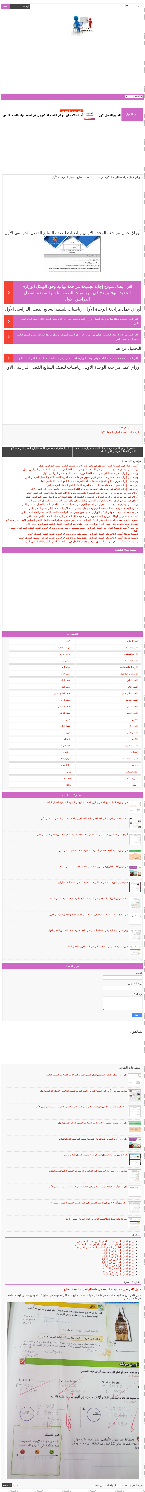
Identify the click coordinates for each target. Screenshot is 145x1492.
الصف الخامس (131, 700)
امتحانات (134, 752)
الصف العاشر (132, 713)
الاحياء (68, 641)
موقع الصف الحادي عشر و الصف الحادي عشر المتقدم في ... (103, 1244)
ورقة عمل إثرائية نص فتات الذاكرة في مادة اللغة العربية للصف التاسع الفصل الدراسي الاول (90, 473)
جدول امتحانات (64, 758)
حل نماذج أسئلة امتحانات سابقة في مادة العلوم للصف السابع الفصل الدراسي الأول (88, 914)
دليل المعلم (66, 765)
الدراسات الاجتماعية (99, 110)
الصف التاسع (132, 680)
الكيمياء (67, 739)
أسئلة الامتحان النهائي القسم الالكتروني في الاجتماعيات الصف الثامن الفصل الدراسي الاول (58, 115)
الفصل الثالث (65, 726)
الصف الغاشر (65, 713)
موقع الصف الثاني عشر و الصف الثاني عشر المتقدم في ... (104, 1241)
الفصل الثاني (132, 732)
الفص (68, 719)
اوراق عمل (66, 752)
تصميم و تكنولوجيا (130, 758)
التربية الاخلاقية (64, 647)
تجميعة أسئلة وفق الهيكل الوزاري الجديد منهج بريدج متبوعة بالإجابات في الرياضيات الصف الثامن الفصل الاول (82, 516)
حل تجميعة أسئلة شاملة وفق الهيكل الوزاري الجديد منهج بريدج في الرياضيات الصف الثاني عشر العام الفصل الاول (79, 512)
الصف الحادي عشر (63, 693)
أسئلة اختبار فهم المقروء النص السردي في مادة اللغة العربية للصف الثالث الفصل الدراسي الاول (88, 465)
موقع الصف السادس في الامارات (117, 1259)
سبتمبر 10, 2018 (126, 427)
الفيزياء (68, 732)
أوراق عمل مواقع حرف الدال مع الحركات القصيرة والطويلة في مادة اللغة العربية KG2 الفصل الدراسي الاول (82, 496)
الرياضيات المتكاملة (129, 674)
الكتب (135, 739)
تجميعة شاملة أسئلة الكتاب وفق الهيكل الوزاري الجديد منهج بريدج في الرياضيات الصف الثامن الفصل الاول (72, 358)
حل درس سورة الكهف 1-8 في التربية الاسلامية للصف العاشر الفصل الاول (93, 850)
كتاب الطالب (132, 772)
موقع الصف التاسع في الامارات (118, 1250)
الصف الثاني (65, 687)
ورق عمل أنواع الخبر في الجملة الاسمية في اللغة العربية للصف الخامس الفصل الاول (88, 930)
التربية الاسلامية (131, 654)
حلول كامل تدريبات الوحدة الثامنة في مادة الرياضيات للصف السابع (102, 1289)
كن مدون (7, 1485)
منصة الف (67, 778)
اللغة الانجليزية (131, 745)
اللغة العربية (66, 745)
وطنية (135, 785)
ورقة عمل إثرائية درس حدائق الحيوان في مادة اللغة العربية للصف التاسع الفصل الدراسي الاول (89, 481)
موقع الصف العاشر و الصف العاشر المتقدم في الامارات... (104, 1247)
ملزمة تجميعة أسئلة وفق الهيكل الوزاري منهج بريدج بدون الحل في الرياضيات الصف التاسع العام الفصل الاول (81, 541)
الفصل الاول (106, 432)
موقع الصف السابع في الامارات (118, 1256)
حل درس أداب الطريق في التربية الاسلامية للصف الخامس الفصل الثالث (93, 866)
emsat (68, 785)
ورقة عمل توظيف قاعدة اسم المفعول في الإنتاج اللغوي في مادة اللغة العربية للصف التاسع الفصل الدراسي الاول (80, 504)
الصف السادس (64, 706)
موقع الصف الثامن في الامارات (118, 1253)
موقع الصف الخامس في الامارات (117, 1262)
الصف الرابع (66, 700)
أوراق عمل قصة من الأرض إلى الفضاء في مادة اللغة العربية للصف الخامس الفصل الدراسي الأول (82, 834)
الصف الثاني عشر (130, 693)
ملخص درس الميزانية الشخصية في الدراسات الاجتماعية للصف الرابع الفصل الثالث (89, 898)
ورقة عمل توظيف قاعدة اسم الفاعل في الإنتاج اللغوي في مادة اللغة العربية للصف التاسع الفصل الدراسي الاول (80, 469)
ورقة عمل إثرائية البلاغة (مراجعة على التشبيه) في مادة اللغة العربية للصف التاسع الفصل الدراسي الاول (84, 489)
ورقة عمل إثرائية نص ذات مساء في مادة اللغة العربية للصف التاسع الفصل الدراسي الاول (92, 485)
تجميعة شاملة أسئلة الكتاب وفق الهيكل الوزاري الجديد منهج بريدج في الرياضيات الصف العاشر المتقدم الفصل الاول (78, 537)
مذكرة (68, 772)
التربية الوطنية (131, 660)
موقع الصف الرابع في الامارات (118, 1265)
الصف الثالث (65, 680)
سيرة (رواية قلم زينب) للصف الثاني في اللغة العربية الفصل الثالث (97, 946)
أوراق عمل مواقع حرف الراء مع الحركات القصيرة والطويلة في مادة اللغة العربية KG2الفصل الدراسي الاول (82, 493)
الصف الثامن (132, 687)
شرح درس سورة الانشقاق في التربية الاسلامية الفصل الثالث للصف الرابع (93, 882)
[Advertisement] (72, 65)
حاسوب (134, 765)
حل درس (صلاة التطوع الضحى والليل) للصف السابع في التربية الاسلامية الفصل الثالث (87, 802)
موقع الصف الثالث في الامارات (118, 1268)
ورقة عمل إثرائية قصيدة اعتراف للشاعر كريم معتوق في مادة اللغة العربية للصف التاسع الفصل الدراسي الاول (81, 477)
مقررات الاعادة (131, 778)
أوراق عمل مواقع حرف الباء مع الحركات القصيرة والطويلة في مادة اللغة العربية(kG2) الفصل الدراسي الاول (82, 500)
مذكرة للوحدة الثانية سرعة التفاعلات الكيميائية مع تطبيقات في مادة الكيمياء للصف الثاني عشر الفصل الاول (83, 508)
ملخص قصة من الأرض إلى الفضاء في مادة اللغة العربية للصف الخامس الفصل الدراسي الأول (84, 818)
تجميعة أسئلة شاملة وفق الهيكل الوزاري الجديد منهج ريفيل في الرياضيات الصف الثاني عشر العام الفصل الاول (81, 524)
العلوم (135, 719)
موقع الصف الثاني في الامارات (118, 1271)
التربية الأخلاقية (131, 647)
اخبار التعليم (132, 641)
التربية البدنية (65, 654)
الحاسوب (67, 660)
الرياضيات (134, 432)
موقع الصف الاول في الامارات (118, 1274)
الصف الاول (66, 674)
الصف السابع (120, 432)
